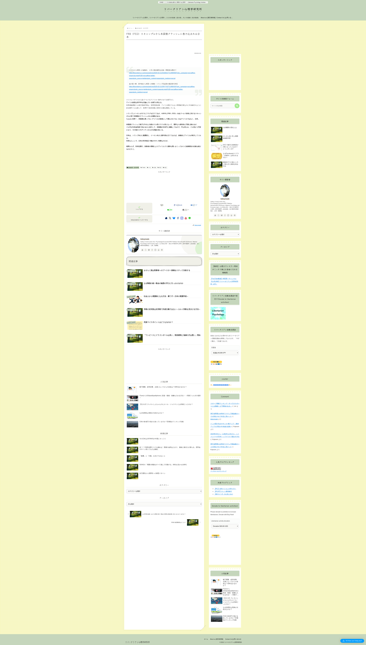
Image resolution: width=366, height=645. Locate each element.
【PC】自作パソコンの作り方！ (225, 489)
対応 (160, 167)
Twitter (143, 167)
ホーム (206, 639)
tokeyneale (144, 239)
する (149, 167)
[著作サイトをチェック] (166, 218)
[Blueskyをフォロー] (174, 218)
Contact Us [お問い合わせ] (233, 639)
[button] (186, 210)
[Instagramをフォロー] (181, 218)
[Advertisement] (164, 45)
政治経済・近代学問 (133, 167)
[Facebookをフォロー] (177, 218)
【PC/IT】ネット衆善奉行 (223, 491)
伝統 (155, 167)
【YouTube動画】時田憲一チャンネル (223, 278)
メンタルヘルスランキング (218, 471)
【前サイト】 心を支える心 (223, 494)
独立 (165, 167)
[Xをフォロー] (170, 218)
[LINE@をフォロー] (189, 218)
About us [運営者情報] (216, 639)
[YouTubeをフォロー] (185, 218)
